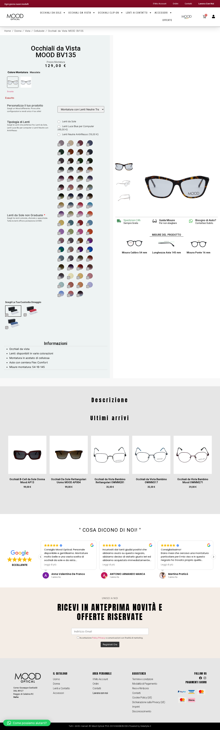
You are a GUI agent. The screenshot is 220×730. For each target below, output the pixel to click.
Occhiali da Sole (51, 12)
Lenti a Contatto (137, 12)
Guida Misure (167, 220)
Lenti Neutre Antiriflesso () (80, 134)
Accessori (161, 12)
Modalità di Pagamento (144, 683)
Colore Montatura (18, 72)
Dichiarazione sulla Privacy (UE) (148, 702)
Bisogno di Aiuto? (205, 220)
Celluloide (39, 30)
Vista (27, 30)
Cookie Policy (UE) (142, 697)
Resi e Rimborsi (140, 688)
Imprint (136, 706)
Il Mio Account (159, 3)
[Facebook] (200, 678)
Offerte (167, 20)
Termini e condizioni (142, 679)
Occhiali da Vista (79, 12)
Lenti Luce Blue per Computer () (75, 128)
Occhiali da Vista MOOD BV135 (56, 51)
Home (7, 30)
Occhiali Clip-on (108, 12)
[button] (213, 556)
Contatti (188, 3)
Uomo (56, 679)
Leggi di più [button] (50, 564)
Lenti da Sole (69, 121)
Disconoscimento (141, 711)
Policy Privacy (98, 638)
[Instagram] (205, 678)
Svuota (10, 91)
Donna (17, 30)
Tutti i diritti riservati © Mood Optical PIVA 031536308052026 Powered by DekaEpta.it (110, 726)
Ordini (175, 3)
